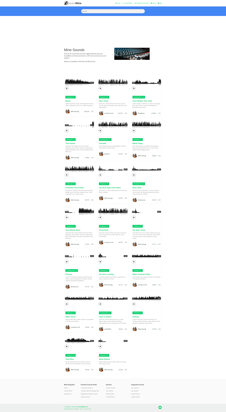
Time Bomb (70, 143)
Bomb (67, 101)
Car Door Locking (106, 274)
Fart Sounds (109, 391)
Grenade (102, 143)
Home (119, 3)
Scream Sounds (110, 388)
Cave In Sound (105, 317)
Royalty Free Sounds (142, 3)
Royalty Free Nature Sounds (89, 394)
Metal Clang (137, 143)
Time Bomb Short (72, 230)
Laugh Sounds (135, 397)
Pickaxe (68, 274)
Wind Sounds (110, 394)
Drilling (136, 317)
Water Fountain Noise (142, 274)
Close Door (103, 230)
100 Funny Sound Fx (87, 388)
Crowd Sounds (110, 397)
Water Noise (70, 317)
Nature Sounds (85, 397)
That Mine (69, 359)
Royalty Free (67, 394)
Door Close (103, 101)
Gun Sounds (135, 388)
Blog (160, 3)
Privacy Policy (87, 409)
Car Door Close (139, 230)
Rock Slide (137, 188)
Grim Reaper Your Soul (142, 101)
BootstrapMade (75, 409)
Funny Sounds (135, 394)
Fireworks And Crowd (74, 188)
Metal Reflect (104, 359)
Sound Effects (128, 3)
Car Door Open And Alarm (110, 188)
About (154, 3)
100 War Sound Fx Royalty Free (90, 391)
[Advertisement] (113, 29)
